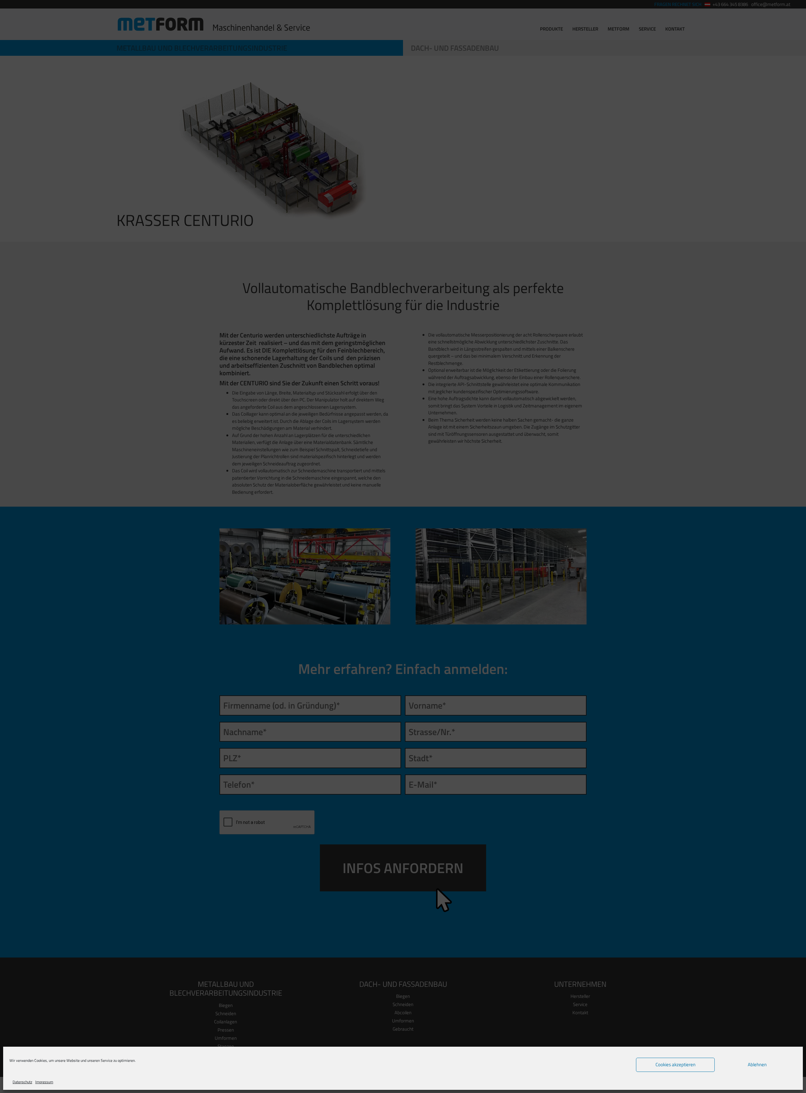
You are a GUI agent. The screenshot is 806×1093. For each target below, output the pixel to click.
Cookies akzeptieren (675, 1064)
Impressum (44, 1082)
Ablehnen (757, 1064)
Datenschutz (22, 1082)
